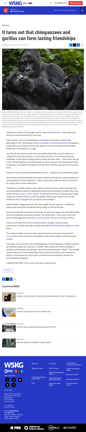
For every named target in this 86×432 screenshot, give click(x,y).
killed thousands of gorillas (60, 225)
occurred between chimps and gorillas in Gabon (54, 218)
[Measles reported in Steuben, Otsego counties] (9, 343)
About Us (35, 363)
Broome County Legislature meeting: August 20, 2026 (36, 327)
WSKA (17, 418)
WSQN (6, 418)
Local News (20, 293)
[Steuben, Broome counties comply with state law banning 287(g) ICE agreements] (9, 296)
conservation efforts (14, 236)
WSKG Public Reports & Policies (56, 373)
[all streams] (83, 10)
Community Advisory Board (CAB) (39, 378)
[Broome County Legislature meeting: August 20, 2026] (9, 327)
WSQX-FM (13, 414)
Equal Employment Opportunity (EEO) (55, 379)
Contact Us (52, 363)
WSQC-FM (17, 416)
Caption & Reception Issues (73, 369)
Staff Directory (54, 368)
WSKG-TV (11, 418)
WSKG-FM (7, 414)
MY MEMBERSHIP (60, 3)
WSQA (11, 416)
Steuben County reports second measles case (34, 312)
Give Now (76, 3)
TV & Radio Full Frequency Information (73, 364)
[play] (5, 10)
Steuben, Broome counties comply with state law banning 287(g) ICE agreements (46, 296)
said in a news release (30, 194)
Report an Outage (72, 374)
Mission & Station (37, 368)
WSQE (6, 416)
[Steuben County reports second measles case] (9, 312)
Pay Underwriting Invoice (72, 384)
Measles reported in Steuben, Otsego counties (34, 342)
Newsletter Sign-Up (72, 379)
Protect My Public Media (55, 384)
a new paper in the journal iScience (52, 143)
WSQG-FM (20, 414)
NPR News (5, 25)
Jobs (33, 383)
